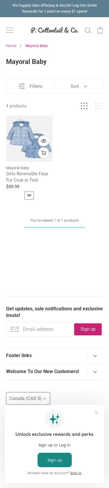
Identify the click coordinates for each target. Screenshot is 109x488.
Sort (75, 86)
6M (29, 195)
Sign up (88, 329)
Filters (36, 86)
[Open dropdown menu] (95, 355)
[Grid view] (84, 106)
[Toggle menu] (9, 30)
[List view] (99, 106)
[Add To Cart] (43, 152)
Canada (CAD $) (25, 398)
